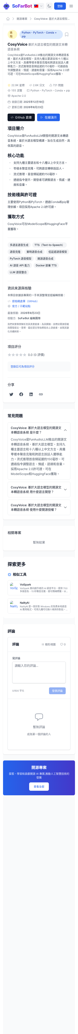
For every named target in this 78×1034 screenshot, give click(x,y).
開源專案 (22, 18)
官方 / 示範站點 (21, 306)
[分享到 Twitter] (11, 394)
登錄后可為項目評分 (22, 366)
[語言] (38, 6)
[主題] (49, 6)
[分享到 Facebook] (21, 394)
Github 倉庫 (23, 117)
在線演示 (51, 117)
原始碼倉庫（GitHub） (25, 301)
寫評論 (16, 658)
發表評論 (57, 690)
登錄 (60, 6)
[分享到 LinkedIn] (31, 394)
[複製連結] (41, 394)
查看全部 (39, 786)
